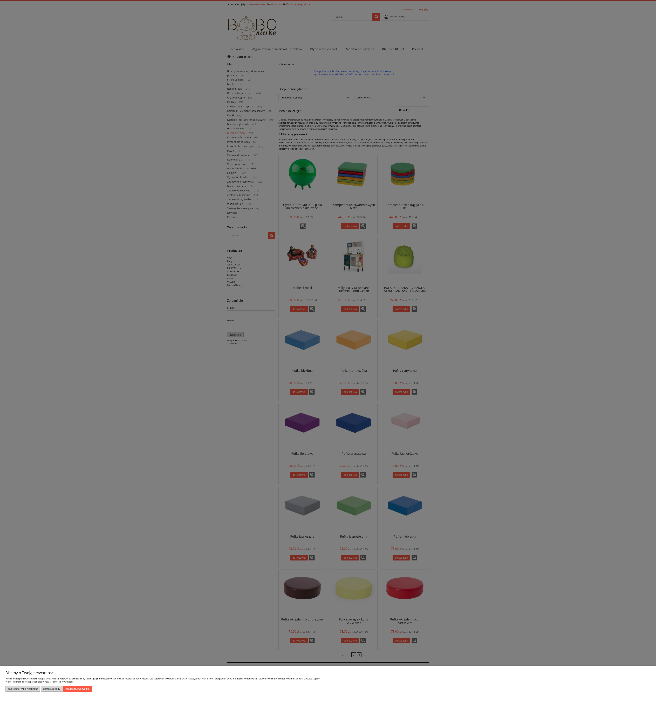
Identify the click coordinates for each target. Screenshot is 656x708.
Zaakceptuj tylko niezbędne (23, 688)
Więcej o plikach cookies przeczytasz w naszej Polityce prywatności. (39, 681)
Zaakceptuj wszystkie (77, 688)
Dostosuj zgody (51, 688)
